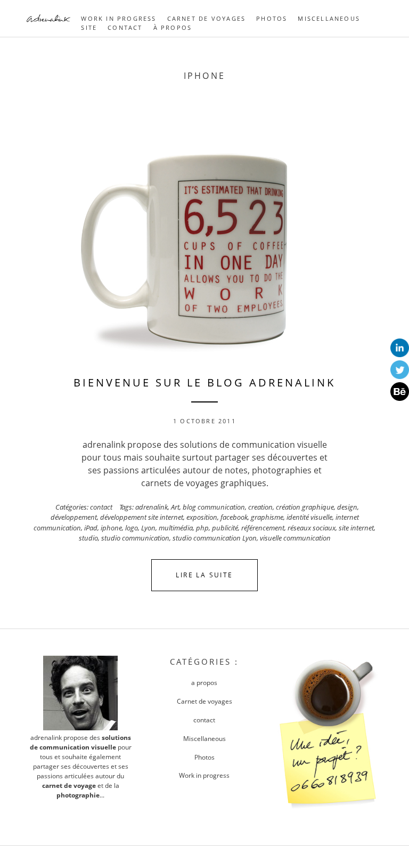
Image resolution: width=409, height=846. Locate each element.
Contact (125, 27)
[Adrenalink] (48, 23)
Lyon (148, 528)
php (202, 528)
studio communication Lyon (215, 538)
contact (101, 507)
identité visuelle (309, 517)
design (347, 507)
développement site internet (141, 517)
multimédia (176, 528)
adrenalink (151, 507)
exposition (201, 517)
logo (131, 528)
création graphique (305, 507)
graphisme (267, 517)
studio (88, 538)
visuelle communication (295, 538)
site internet (356, 528)
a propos (204, 682)
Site (89, 27)
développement (74, 517)
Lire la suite (204, 574)
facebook (234, 517)
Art (175, 507)
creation (260, 507)
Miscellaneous (329, 18)
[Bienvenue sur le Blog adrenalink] (204, 237)
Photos (271, 18)
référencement (262, 528)
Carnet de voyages (206, 18)
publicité (225, 528)
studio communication (135, 538)
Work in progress (118, 18)
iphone (111, 528)
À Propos (172, 27)
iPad (90, 528)
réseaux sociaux (312, 528)
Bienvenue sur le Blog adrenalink (204, 382)
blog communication (214, 507)
